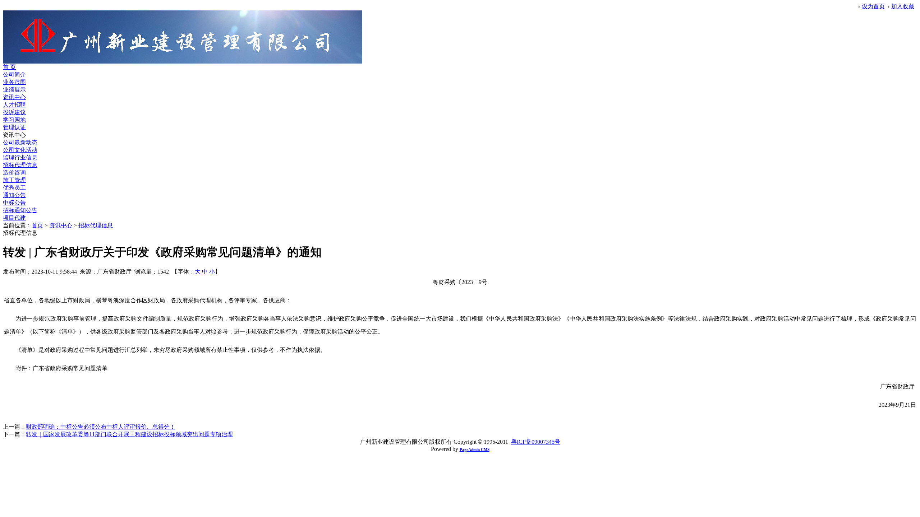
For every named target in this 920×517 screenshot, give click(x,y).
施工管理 (14, 180)
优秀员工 (14, 188)
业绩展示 (14, 90)
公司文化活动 (20, 150)
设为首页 (873, 6)
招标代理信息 (20, 165)
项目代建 (14, 218)
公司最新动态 (20, 142)
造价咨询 (14, 172)
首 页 (9, 67)
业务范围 (14, 82)
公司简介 (14, 74)
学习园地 (14, 120)
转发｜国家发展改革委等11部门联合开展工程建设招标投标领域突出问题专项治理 (129, 434)
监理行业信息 (20, 157)
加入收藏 (902, 6)
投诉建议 (14, 112)
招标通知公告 (20, 210)
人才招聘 (14, 105)
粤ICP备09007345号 (535, 442)
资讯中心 (14, 97)
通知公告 (14, 195)
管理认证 (14, 127)
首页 (37, 225)
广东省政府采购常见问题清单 (70, 368)
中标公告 (14, 203)
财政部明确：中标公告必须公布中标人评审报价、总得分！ (100, 427)
